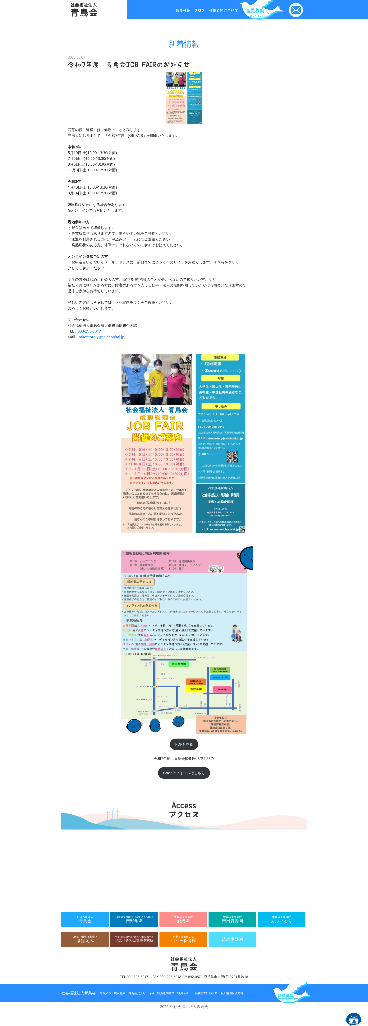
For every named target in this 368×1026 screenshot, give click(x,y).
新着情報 (183, 10)
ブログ (199, 10)
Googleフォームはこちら (184, 772)
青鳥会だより (137, 993)
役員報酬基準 (165, 993)
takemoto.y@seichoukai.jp (101, 336)
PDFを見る (184, 744)
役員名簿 (183, 993)
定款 (151, 993)
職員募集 (292, 991)
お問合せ (296, 10)
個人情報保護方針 (231, 993)
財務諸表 (105, 993)
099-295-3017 (89, 331)
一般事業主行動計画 (205, 993)
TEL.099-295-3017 (134, 976)
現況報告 (120, 993)
